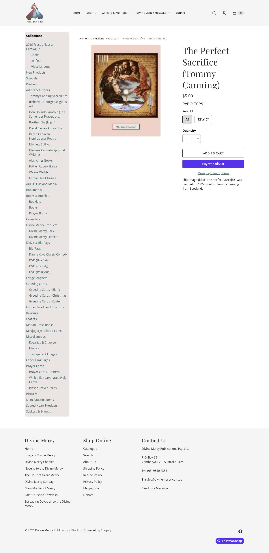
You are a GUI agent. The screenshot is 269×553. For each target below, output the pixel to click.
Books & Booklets (38, 196)
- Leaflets (35, 61)
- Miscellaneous (39, 67)
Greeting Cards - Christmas (47, 295)
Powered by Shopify (97, 530)
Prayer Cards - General (44, 372)
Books (33, 207)
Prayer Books (38, 213)
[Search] (214, 13)
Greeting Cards (36, 284)
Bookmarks (34, 190)
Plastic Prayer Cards (43, 388)
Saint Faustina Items (40, 400)
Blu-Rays (35, 249)
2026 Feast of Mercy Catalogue (39, 47)
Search (88, 455)
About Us (89, 462)
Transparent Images (43, 354)
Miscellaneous (36, 337)
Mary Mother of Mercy (40, 488)
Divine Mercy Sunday (39, 482)
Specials (31, 78)
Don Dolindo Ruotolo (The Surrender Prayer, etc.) (47, 114)
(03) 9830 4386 (157, 471)
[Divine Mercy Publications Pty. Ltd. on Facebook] (240, 531)
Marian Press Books (39, 325)
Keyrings (32, 313)
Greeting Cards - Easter (45, 301)
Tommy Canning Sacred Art (48, 96)
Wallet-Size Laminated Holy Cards (47, 380)
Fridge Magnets (36, 278)
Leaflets (31, 319)
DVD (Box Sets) (39, 260)
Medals (34, 348)
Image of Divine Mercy (40, 455)
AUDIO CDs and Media (41, 184)
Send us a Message (155, 488)
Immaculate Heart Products (45, 307)
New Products (36, 72)
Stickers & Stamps (38, 411)
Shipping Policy (93, 468)
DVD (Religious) (39, 272)
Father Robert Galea (43, 166)
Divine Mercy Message (151, 12)
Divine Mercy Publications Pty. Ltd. (58, 530)
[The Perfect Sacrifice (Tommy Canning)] (126, 90)
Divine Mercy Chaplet (39, 462)
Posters (31, 84)
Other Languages (38, 360)
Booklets (35, 202)
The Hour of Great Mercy (42, 475)
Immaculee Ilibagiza (42, 178)
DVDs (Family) (38, 266)
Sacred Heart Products (42, 406)
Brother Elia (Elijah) (42, 122)
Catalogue (90, 449)
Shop (90, 12)
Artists (112, 38)
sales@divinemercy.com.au (163, 479)
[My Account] (224, 13)
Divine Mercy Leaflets (43, 237)
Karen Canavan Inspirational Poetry (42, 136)
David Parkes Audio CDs (45, 128)
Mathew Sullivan (40, 144)
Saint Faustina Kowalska (41, 495)
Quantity (189, 131)
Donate (180, 12)
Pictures (32, 394)
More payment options (213, 173)
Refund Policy (92, 475)
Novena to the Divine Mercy (44, 468)
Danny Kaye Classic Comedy (48, 254)
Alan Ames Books (41, 160)
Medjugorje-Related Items (44, 331)
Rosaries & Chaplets (43, 342)
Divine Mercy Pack (41, 231)
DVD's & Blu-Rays (38, 243)
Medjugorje (91, 488)
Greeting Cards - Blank (44, 290)
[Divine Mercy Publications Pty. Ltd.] (35, 13)
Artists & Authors (114, 12)
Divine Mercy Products (41, 225)
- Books (34, 55)
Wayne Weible (38, 172)
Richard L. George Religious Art (48, 104)
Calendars (33, 219)
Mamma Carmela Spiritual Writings (47, 152)
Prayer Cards (35, 366)
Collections (97, 38)
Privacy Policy (92, 482)
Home (77, 12)
